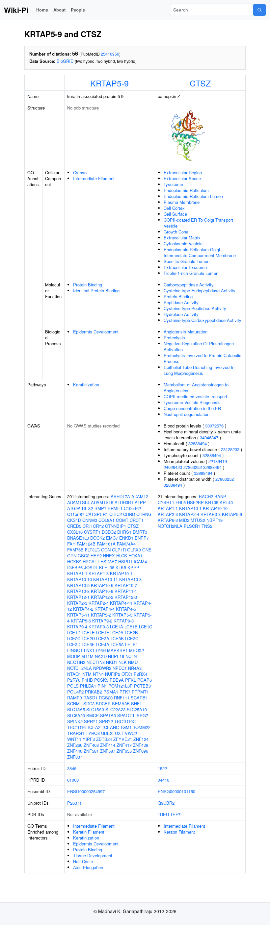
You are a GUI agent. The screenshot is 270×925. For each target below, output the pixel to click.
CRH (87, 526)
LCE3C (131, 638)
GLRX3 (134, 550)
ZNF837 (74, 757)
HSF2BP (195, 502)
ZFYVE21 (122, 739)
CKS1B (74, 520)
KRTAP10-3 (130, 579)
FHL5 (181, 502)
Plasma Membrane (182, 202)
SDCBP (103, 703)
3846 (71, 768)
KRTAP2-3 (77, 603)
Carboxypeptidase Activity (189, 284)
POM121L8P (120, 686)
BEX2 (87, 508)
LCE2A (116, 632)
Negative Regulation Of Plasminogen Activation (199, 346)
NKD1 (111, 662)
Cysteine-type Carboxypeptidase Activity (202, 320)
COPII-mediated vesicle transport (195, 396)
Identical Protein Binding (96, 290)
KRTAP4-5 (126, 609)
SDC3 (88, 703)
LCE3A (102, 638)
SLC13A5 (76, 709)
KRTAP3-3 (211, 514)
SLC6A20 (76, 715)
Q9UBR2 (166, 803)
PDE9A (117, 680)
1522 (162, 768)
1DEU (163, 814)
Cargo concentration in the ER (192, 408)
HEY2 (96, 555)
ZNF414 (107, 745)
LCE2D (88, 638)
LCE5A (117, 644)
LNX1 (89, 650)
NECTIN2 (76, 662)
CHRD (129, 514)
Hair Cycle (83, 861)
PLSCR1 (192, 526)
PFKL (130, 680)
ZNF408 (91, 745)
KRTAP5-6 (81, 621)
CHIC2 (115, 514)
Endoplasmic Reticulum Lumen (193, 196)
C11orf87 (75, 514)
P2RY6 (73, 680)
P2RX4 (140, 674)
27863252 (192, 467)
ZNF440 (74, 751)
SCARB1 (139, 697)
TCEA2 (93, 727)
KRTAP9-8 (99, 626)
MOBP (73, 656)
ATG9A (74, 508)
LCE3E (88, 644)
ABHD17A (120, 496)
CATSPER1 (97, 514)
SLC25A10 (137, 709)
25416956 (110, 54)
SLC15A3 (95, 709)
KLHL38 (106, 567)
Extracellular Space (182, 178)
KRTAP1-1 (77, 573)
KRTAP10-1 (121, 573)
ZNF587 (107, 751)
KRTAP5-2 (101, 615)
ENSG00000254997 (86, 791)
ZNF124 (140, 739)
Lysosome (173, 184)
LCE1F (102, 632)
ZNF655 (124, 751)
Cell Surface (175, 214)
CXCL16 (75, 532)
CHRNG (143, 514)
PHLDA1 (88, 686)
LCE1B (131, 626)
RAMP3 (74, 697)
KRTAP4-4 (104, 609)
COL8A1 (106, 520)
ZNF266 (74, 745)
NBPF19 (116, 656)
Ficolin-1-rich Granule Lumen (191, 273)
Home (42, 10)
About (59, 10)
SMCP (92, 715)
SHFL (136, 703)
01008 (73, 780)
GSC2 (83, 555)
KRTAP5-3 (122, 615)
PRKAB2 (93, 692)
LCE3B (117, 638)
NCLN (131, 656)
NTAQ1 (74, 674)
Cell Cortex (174, 208)
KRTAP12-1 (78, 597)
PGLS (73, 686)
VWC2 (131, 733)
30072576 (214, 426)
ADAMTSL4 (78, 502)
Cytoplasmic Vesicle (183, 243)
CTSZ (200, 83)
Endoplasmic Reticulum (186, 190)
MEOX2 (136, 650)
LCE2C (73, 638)
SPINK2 (75, 721)
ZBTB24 (104, 739)
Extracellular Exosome (185, 267)
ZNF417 (124, 745)
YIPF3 (89, 739)
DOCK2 (97, 538)
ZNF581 (91, 751)
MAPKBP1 (117, 650)
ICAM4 (140, 561)
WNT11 (74, 739)
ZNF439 (140, 745)
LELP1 (131, 644)
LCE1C (145, 626)
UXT (119, 733)
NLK (123, 662)
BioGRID (65, 61)
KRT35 (211, 502)
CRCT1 (137, 520)
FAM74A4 (126, 544)
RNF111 (121, 697)
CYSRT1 (92, 532)
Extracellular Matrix (182, 237)
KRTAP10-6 (102, 585)
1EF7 (175, 814)
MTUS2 (198, 520)
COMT (122, 520)
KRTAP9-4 (77, 626)
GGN (106, 550)
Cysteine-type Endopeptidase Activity (199, 290)
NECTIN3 (96, 662)
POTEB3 (142, 686)
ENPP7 (142, 538)
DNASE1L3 (78, 538)
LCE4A (102, 644)
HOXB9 (74, 561)
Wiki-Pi (16, 9)
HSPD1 (125, 561)
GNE (146, 550)
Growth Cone (176, 232)
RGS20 (106, 697)
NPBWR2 (102, 668)
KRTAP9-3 (124, 621)
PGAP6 (144, 680)
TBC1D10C (125, 721)
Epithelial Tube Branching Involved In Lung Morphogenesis (199, 370)
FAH (71, 544)
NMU (133, 662)
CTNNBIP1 (115, 526)
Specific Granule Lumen (186, 261)
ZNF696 (140, 751)
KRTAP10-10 (79, 579)
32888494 (197, 443)
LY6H (101, 650)
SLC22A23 (115, 709)
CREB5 (74, 526)
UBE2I (107, 733)
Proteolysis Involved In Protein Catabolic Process (202, 358)
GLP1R (119, 550)
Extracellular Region (183, 172)
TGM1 (126, 727)
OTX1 (127, 674)
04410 (163, 780)
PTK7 (125, 692)
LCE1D (73, 632)
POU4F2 (75, 692)
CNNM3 (89, 520)
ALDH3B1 (124, 502)
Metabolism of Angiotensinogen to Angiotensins (196, 387)
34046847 (209, 437)
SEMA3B (121, 703)
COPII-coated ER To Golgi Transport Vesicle (198, 223)
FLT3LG (92, 550)
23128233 (230, 449)
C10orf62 (132, 508)
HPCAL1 (91, 561)
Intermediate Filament (94, 178)
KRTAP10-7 (126, 585)
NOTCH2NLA (79, 668)
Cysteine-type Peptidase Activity (195, 308)
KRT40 (226, 502)
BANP (220, 496)
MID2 (184, 520)
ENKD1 (126, 538)
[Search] (259, 10)
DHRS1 (124, 532)
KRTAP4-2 (83, 609)
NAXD (101, 656)
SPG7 (142, 715)
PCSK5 (101, 680)
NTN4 (98, 674)
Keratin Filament (88, 832)
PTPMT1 (140, 692)
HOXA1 (135, 555)
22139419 (217, 461)
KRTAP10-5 (78, 585)
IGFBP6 (75, 567)
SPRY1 (91, 721)
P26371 (74, 803)
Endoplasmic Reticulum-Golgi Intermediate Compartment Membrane (200, 252)
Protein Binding (87, 284)
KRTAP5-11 (78, 615)
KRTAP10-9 (102, 591)
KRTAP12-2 (102, 597)
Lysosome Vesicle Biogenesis (192, 402)
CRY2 (98, 526)
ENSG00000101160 (176, 791)
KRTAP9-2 (102, 621)
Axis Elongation (88, 867)
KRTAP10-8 (78, 591)
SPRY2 (106, 721)
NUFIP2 (112, 674)
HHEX (109, 555)
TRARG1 (75, 733)
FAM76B (75, 550)
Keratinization (86, 384)
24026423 (173, 467)
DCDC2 (109, 532)
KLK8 (121, 567)
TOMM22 (141, 727)
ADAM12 (139, 496)
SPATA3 (108, 715)
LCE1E (88, 632)
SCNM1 (74, 703)
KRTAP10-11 (105, 579)
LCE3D (73, 644)
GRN (71, 555)
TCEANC (110, 727)
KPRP (133, 567)
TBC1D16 (76, 727)
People (78, 10)
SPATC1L (126, 715)
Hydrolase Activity (181, 314)
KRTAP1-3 (99, 573)
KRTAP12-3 (126, 597)
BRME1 (115, 508)
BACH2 (206, 496)
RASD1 (90, 697)
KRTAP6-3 (168, 520)
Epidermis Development (96, 332)
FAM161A (106, 544)
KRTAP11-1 (126, 591)
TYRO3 (93, 733)
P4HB (87, 680)
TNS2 (207, 526)
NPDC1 (120, 668)
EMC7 (112, 538)
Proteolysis (174, 337)
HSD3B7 (108, 561)
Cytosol (80, 172)
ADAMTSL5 (102, 502)
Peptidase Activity (181, 302)
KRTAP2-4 (99, 603)
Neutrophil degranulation (186, 414)
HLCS (121, 555)
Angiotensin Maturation (185, 332)
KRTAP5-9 (109, 83)
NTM (87, 674)
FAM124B (86, 544)
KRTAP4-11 (121, 603)
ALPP (140, 502)
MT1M (87, 656)
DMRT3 (140, 532)
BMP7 (100, 508)
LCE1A (116, 626)
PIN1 (102, 686)
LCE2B (131, 632)
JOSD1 (91, 567)
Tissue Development (92, 855)
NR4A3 (135, 668)
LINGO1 (75, 650)
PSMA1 (110, 692)
